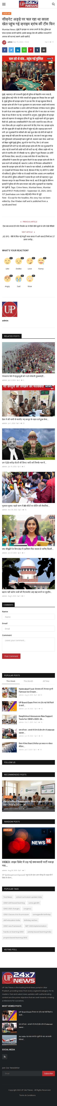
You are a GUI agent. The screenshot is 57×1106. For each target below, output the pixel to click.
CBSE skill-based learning (14, 903)
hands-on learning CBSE (13, 932)
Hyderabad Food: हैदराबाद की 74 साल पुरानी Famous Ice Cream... (36, 690)
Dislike (18, 268)
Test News (7, 897)
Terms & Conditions (27, 1095)
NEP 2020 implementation (35, 926)
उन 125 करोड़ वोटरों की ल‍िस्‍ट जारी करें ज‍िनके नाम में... (24, 462)
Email (4, 623)
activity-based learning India (39, 932)
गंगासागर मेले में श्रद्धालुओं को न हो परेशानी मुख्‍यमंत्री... (23, 376)
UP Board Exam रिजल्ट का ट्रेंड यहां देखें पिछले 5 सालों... (36, 704)
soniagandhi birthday (42, 914)
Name (5, 611)
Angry (7, 286)
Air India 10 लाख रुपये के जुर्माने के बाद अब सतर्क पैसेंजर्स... (35, 1038)
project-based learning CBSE (15, 937)
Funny (41, 268)
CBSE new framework (12, 926)
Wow (30, 286)
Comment (7, 635)
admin (10, 42)
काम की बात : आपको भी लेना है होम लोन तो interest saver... (36, 731)
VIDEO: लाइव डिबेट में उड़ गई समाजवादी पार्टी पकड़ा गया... (28, 863)
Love (30, 268)
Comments (8, 605)
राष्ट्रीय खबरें (6, 13)
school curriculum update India (29, 897)
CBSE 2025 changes (11, 908)
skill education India (11, 920)
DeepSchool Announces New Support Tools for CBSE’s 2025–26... (35, 717)
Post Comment (11, 656)
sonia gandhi (33, 903)
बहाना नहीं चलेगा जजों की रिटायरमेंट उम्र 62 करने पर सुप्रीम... (27, 592)
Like (7, 268)
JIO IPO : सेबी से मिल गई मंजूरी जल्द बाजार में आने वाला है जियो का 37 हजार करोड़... (28, 238)
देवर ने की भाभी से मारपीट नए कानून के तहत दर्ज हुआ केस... (25, 419)
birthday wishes (30, 920)
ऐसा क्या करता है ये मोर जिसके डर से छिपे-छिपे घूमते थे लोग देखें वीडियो (28, 226)
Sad (18, 286)
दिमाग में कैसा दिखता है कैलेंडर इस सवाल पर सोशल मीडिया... (35, 744)
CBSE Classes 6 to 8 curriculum (16, 914)
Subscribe (48, 1073)
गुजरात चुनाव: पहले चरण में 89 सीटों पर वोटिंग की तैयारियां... (26, 505)
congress (27, 908)
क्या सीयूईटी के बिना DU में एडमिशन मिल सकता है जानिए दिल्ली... (28, 549)
